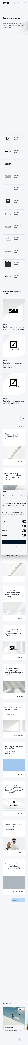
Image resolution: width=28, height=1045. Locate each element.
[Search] (14, 3)
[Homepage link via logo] (5, 3)
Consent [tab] (5, 495)
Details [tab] (14, 495)
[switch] (24, 526)
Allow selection (14, 547)
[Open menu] (25, 3)
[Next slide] (23, 1039)
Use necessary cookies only (14, 551)
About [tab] (23, 495)
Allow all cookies (14, 542)
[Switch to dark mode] (18, 3)
